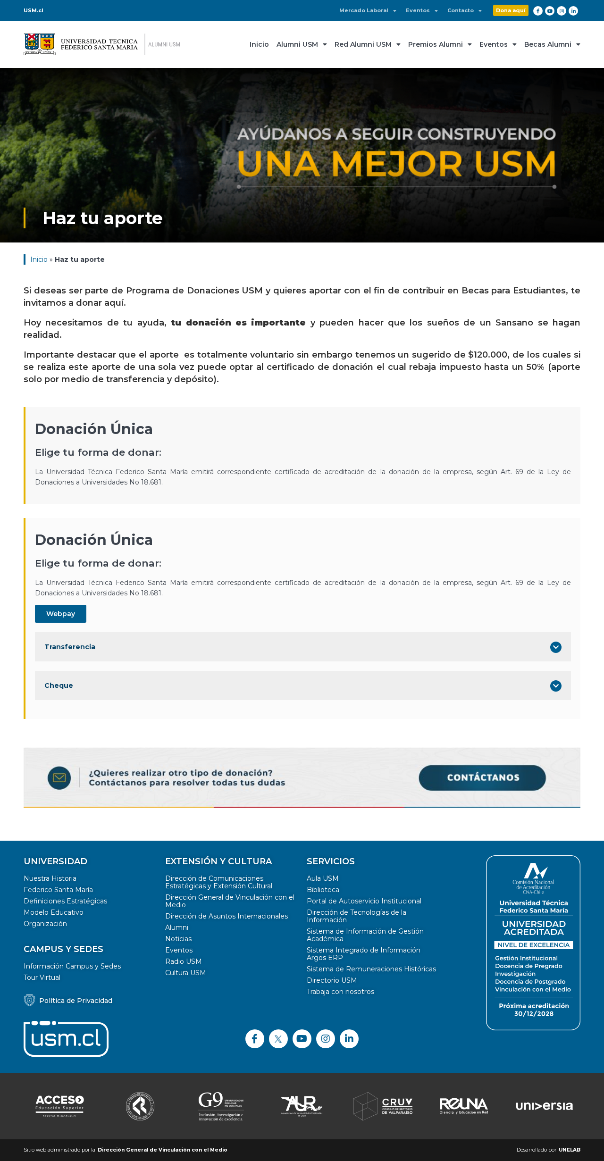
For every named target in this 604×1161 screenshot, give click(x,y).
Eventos (418, 10)
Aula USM (323, 878)
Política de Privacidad (75, 1000)
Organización (45, 923)
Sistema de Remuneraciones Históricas (371, 969)
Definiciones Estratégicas (65, 901)
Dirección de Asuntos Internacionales (226, 916)
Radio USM (183, 961)
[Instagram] (561, 11)
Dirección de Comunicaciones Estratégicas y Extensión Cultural (218, 882)
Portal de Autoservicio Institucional (364, 901)
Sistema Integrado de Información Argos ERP (363, 954)
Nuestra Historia (50, 878)
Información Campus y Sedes (72, 966)
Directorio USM (332, 980)
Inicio (259, 44)
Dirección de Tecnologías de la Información (356, 916)
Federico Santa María (58, 889)
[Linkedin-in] (573, 11)
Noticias (178, 939)
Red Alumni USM (363, 44)
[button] (510, 10)
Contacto (460, 10)
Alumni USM (297, 44)
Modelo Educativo (54, 912)
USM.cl (33, 10)
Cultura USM (185, 973)
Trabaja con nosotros (340, 991)
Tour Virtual (42, 977)
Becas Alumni (547, 44)
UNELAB (569, 1150)
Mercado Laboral (363, 10)
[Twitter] (278, 1038)
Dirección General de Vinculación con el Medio (229, 901)
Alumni (176, 927)
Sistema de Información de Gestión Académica (365, 935)
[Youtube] (549, 11)
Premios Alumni (435, 44)
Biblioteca (323, 889)
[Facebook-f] (538, 11)
